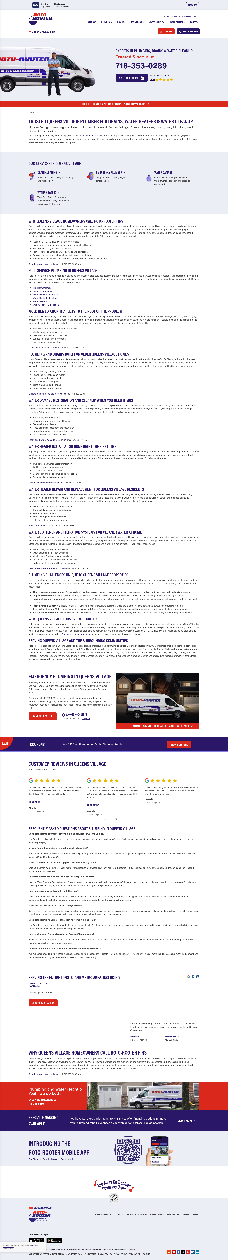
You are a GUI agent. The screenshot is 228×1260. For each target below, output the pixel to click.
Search (195, 16)
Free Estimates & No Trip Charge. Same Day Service (114, 104)
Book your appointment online (76, 634)
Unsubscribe (90, 1254)
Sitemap (185, 1214)
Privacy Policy (105, 1254)
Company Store (156, 1214)
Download (192, 4)
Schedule (167, 31)
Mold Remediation (42, 287)
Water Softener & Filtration (46, 304)
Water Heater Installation (45, 298)
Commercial (137, 22)
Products (131, 1214)
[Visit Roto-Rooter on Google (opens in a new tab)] (188, 976)
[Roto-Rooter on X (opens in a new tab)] (183, 1252)
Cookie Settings (74, 1254)
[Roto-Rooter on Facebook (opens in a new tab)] (178, 1252)
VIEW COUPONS (179, 744)
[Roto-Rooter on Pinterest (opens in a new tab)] (188, 1252)
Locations (91, 22)
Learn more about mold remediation (46, 347)
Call (190, 31)
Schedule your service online (42, 264)
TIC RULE (146, 1254)
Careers (166, 16)
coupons (86, 718)
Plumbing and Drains (43, 291)
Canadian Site (172, 1214)
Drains (121, 22)
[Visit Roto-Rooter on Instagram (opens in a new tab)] (197, 976)
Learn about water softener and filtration (48, 568)
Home (31, 112)
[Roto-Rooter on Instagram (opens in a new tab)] (193, 1252)
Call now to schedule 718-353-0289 (42, 1101)
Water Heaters (40, 301)
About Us (142, 1214)
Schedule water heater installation (45, 482)
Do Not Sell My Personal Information (46, 1254)
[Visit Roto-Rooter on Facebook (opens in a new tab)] (193, 976)
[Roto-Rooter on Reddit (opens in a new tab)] (169, 1252)
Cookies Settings (8, 1248)
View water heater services (41, 525)
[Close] (41, 1247)
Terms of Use (120, 1254)
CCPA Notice (134, 1254)
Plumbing (106, 22)
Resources (186, 16)
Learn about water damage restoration (47, 439)
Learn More (185, 1120)
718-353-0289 (141, 65)
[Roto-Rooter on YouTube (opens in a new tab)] (174, 1252)
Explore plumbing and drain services (46, 393)
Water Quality (156, 22)
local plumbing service (91, 135)
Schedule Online (129, 78)
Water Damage (177, 22)
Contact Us (175, 16)
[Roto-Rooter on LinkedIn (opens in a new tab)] (198, 1252)
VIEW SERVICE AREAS (43, 1003)
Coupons (194, 22)
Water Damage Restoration (46, 294)
